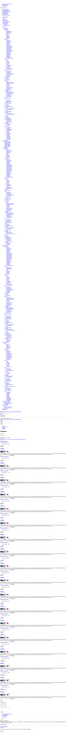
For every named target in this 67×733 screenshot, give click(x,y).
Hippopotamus (9, 222)
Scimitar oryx (9, 53)
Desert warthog (9, 101)
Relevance (2, 439)
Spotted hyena (9, 98)
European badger (9, 91)
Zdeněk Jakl (7, 147)
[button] (5, 17)
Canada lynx (9, 66)
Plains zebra (9, 230)
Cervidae (6, 29)
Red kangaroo (9, 237)
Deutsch (7, 10)
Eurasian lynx (9, 65)
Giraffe (8, 104)
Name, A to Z (6, 439)
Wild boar (8, 100)
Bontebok (8, 55)
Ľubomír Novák (7, 141)
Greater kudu (9, 48)
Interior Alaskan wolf (10, 83)
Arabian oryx (9, 54)
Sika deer (8, 35)
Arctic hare (8, 120)
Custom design (5, 408)
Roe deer (8, 38)
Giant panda (9, 75)
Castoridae (6, 112)
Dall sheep (8, 161)
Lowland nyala (9, 49)
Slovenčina (9, 11)
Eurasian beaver (9, 113)
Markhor (8, 43)
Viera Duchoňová (7, 144)
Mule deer (8, 32)
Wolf (7, 81)
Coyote (8, 86)
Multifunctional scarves (8, 403)
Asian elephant (9, 109)
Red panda (8, 79)
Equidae (6, 110)
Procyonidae (7, 76)
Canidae (6, 80)
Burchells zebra (9, 111)
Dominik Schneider (8, 142)
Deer (5, 266)
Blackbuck (8, 56)
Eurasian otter (9, 96)
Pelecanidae (9, 138)
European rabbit (9, 121)
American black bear (10, 73)
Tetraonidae (9, 400)
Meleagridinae (9, 399)
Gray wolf (8, 297)
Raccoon (8, 77)
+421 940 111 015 (3, 724)
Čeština (7, 12)
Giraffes (6, 223)
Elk (7, 34)
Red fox (8, 84)
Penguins (8, 139)
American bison (9, 46)
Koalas (6, 115)
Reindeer (8, 37)
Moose (8, 36)
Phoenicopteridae (9, 129)
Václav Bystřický (7, 146)
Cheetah (8, 62)
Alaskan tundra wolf (10, 82)
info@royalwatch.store (4, 726)
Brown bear (9, 71)
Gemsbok (8, 52)
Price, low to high (17, 439)
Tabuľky (4, 406)
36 (3, 441)
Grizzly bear (9, 72)
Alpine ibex (9, 162)
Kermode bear (9, 288)
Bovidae (6, 39)
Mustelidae (6, 90)
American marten (9, 93)
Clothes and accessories (6, 21)
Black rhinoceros (9, 106)
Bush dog (8, 89)
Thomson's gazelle (10, 177)
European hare (9, 119)
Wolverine (8, 94)
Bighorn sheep (9, 41)
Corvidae (8, 134)
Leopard (8, 61)
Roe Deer (8, 273)
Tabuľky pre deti (7, 407)
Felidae (6, 58)
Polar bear (8, 74)
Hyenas (6, 97)
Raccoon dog (9, 303)
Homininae (6, 122)
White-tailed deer (9, 31)
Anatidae (8, 128)
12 (0, 441)
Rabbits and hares (7, 238)
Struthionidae (9, 130)
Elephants (6, 107)
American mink (9, 95)
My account (4, 716)
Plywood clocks (5, 20)
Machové (6, 28)
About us (4, 409)
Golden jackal (9, 304)
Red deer (8, 30)
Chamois (8, 44)
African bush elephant (10, 108)
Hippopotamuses (7, 102)
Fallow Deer (9, 269)
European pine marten (10, 92)
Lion (7, 59)
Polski (6, 14)
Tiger (7, 60)
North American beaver (10, 114)
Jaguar (8, 63)
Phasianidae (9, 127)
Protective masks (7, 402)
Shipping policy (5, 4)
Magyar (7, 13)
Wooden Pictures (5, 23)
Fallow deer (9, 33)
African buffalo (9, 47)
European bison (9, 45)
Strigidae (8, 135)
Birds (5, 126)
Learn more (29, 729)
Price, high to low (22, 439)
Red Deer (8, 267)
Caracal (8, 67)
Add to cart (12, 455)
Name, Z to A (11, 439)
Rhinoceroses (7, 105)
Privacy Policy (5, 5)
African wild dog (9, 87)
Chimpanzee (9, 123)
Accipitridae (9, 137)
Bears (5, 70)
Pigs (5, 99)
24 (2, 441)
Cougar (8, 64)
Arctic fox (8, 85)
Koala (8, 116)
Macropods (6, 117)
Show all (5, 441)
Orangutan (8, 125)
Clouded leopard (9, 69)
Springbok (8, 176)
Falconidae (8, 136)
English (7, 9)
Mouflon (8, 40)
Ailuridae (6, 78)
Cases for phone (5, 22)
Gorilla (8, 124)
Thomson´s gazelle (10, 265)
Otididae (8, 131)
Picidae (8, 132)
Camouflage (7, 405)
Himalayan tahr (9, 50)
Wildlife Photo (5, 140)
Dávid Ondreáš (7, 143)
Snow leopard (9, 68)
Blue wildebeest (9, 51)
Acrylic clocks (5, 19)
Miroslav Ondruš (7, 145)
